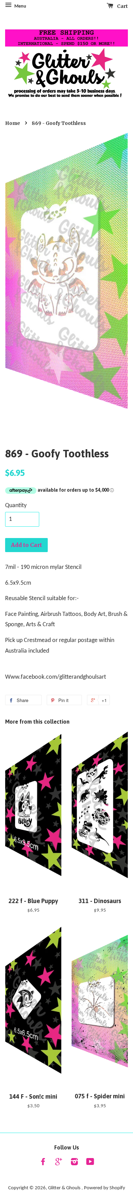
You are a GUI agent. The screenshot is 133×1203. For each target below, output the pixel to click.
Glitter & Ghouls (65, 1188)
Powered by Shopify (104, 1188)
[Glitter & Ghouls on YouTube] (90, 1163)
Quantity (16, 505)
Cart (122, 6)
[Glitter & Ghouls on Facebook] (43, 1163)
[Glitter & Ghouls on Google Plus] (58, 1163)
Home (12, 123)
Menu (19, 6)
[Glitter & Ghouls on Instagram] (74, 1163)
